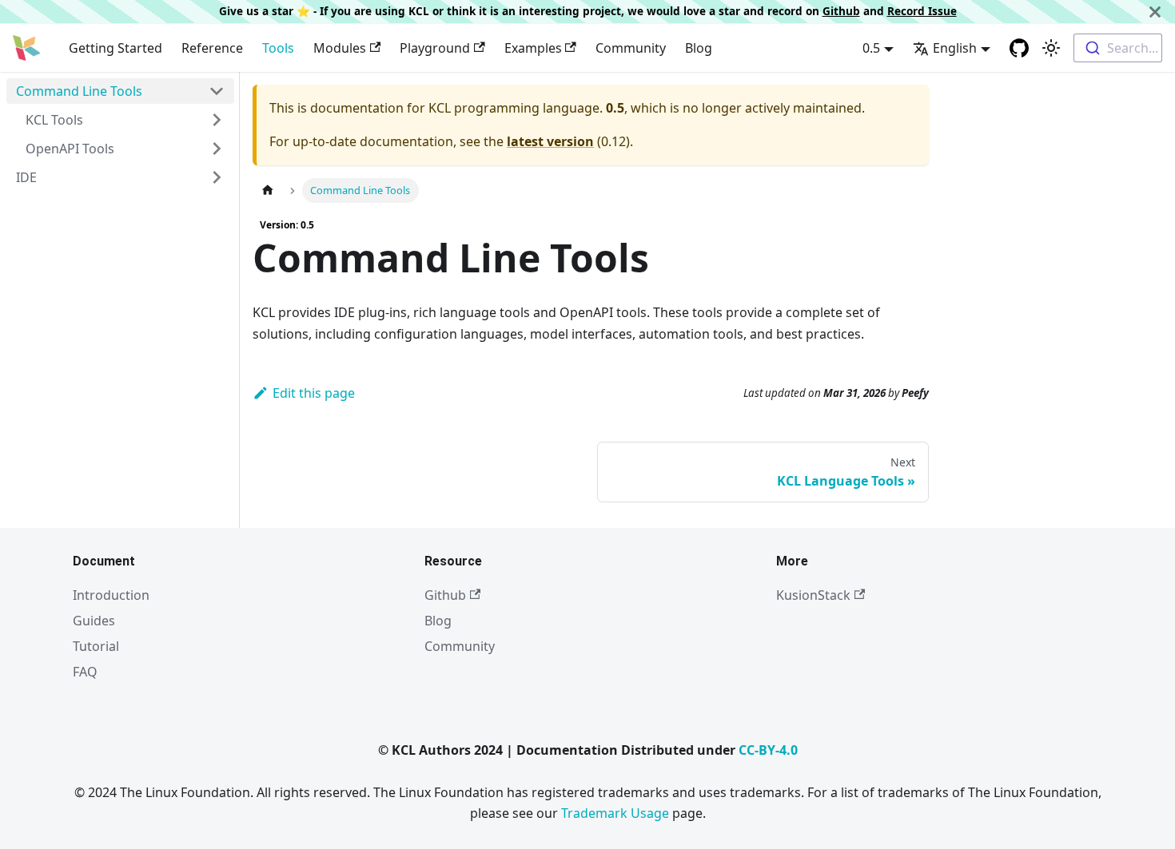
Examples (533, 48)
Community (630, 48)
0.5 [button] (871, 48)
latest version (550, 141)
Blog (698, 48)
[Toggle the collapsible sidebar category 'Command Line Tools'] (216, 91)
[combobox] (1117, 48)
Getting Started (115, 48)
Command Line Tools (79, 91)
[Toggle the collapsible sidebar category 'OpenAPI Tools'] (216, 148)
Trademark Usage (615, 813)
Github (841, 10)
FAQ (85, 671)
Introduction (111, 595)
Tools (278, 48)
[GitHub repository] (1019, 48)
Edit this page (314, 393)
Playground (435, 48)
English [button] (955, 48)
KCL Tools (54, 120)
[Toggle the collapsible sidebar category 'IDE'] (216, 177)
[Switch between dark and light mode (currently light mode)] (1051, 48)
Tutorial (96, 646)
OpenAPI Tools (70, 148)
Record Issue (922, 10)
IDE (26, 177)
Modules (339, 48)
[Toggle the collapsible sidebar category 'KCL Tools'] (216, 120)
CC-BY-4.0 (768, 750)
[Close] (1155, 11)
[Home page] (268, 190)
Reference (212, 48)
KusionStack (813, 595)
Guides (94, 620)
